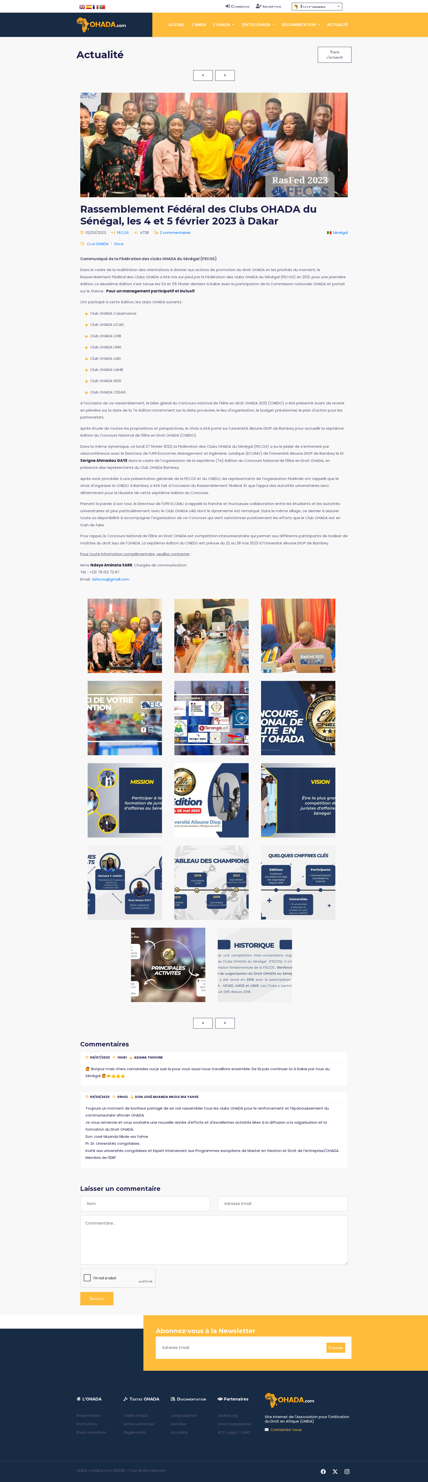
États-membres (91, 1432)
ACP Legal (227, 1432)
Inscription (272, 6)
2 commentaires (175, 232)
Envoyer (97, 1298)
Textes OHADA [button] (256, 24)
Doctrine (178, 1423)
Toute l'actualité (335, 55)
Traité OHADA (136, 1415)
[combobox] (317, 6)
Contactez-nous (286, 1429)
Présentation (89, 1415)
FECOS (123, 232)
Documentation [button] (299, 24)
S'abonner (335, 1347)
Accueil (176, 24)
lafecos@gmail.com (110, 579)
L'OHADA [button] (222, 24)
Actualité (337, 24)
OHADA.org (228, 1415)
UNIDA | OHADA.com (94, 1470)
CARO (245, 1432)
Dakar (119, 243)
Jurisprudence (184, 1415)
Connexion (240, 6)
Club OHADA (97, 243)
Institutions (87, 1423)
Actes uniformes (139, 1423)
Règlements (135, 1432)
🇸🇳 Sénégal (337, 232)
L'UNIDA (199, 24)
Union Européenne (234, 1423)
